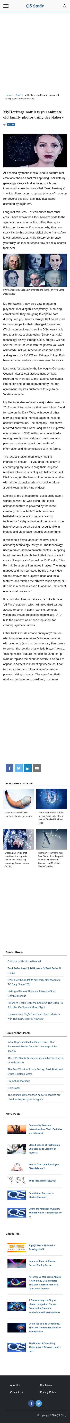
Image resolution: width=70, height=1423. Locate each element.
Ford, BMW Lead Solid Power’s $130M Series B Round (34, 970)
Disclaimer (46, 1385)
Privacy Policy (48, 1392)
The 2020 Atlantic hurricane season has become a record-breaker (35, 1060)
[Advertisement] (35, 52)
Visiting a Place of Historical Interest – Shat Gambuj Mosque (31, 993)
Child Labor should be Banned (24, 961)
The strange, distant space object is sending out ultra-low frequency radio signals (34, 1097)
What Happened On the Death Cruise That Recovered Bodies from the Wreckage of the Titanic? (32, 1046)
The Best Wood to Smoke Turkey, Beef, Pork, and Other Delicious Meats (35, 1071)
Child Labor (14, 1087)
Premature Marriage (19, 1080)
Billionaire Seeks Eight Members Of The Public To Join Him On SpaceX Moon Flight (35, 1005)
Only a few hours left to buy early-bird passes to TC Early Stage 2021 (34, 982)
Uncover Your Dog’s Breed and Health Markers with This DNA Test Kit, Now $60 (34, 1016)
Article (11, 124)
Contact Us (16, 1392)
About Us (15, 1385)
